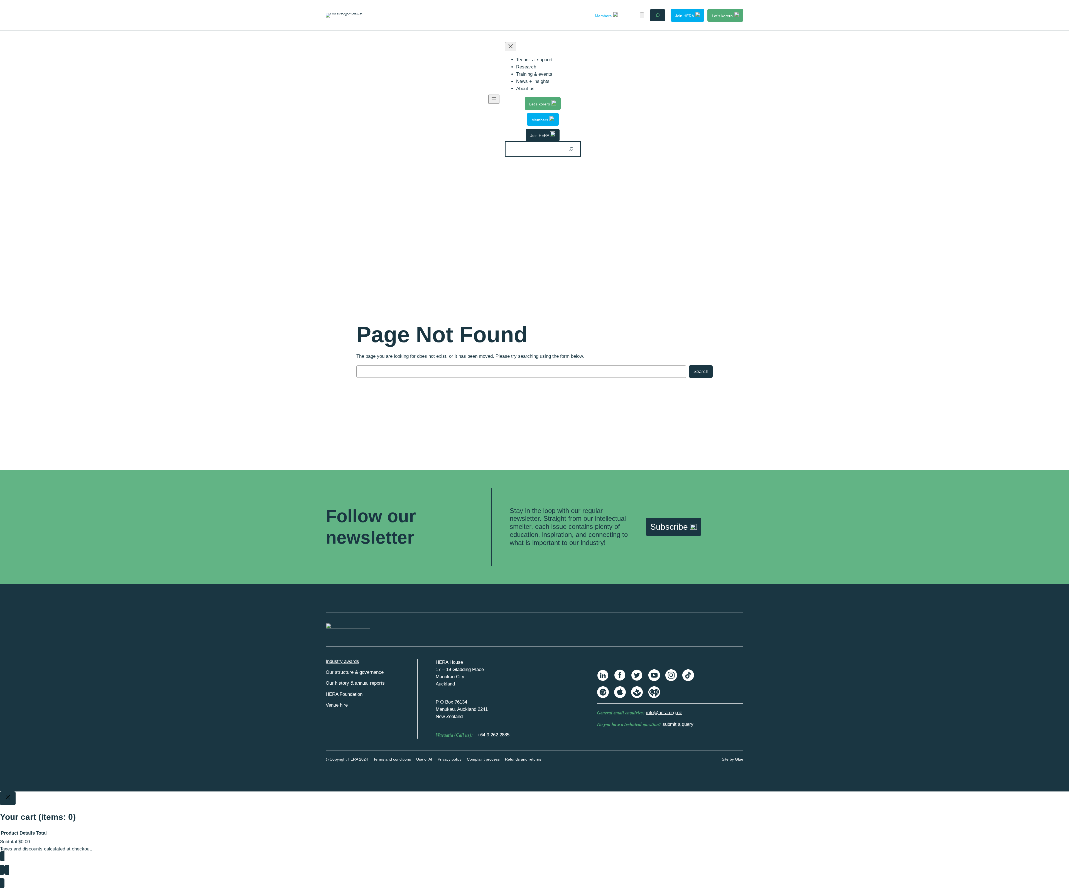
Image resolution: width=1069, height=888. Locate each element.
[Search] (571, 149)
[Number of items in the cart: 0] (642, 15)
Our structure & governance (355, 672)
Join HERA (685, 16)
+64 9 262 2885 (493, 734)
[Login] (632, 15)
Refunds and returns (523, 759)
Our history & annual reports (355, 683)
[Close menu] (510, 46)
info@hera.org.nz (664, 712)
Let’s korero (723, 16)
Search (700, 371)
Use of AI (424, 759)
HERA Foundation (344, 694)
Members (604, 16)
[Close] (8, 798)
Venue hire (337, 705)
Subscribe (670, 526)
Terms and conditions (392, 759)
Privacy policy (450, 759)
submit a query (678, 724)
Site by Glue (732, 759)
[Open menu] (493, 99)
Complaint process (483, 759)
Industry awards (342, 661)
